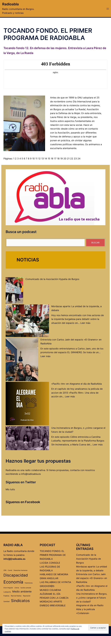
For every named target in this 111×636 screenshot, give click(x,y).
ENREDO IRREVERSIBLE (53, 605)
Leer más (85, 322)
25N (4, 570)
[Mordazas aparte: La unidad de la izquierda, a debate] (27, 320)
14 (46, 158)
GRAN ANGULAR (49, 578)
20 (64, 158)
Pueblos (6, 596)
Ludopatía (7, 592)
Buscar (95, 242)
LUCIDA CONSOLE (50, 562)
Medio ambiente (22, 591)
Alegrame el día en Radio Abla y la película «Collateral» (89, 609)
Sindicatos (20, 600)
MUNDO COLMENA (50, 590)
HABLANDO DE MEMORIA (54, 574)
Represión (26, 596)
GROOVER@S (47, 586)
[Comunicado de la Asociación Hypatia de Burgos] (14, 290)
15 (49, 158)
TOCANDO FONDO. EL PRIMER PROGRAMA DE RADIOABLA (53, 555)
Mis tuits (10, 489)
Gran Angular (8, 588)
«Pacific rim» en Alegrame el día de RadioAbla (76, 383)
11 (36, 158)
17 (55, 158)
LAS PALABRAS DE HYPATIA (55, 582)
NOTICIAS (28, 260)
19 (61, 158)
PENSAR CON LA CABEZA (54, 597)
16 (52, 158)
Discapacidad (15, 575)
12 (39, 158)
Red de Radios (16, 596)
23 (75, 158)
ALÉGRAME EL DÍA (50, 593)
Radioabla (10, 4)
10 (33, 158)
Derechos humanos (20, 570)
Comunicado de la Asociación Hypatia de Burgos (52, 279)
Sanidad (6, 601)
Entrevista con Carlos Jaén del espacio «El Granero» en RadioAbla (91, 578)
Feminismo (29, 583)
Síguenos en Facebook (23, 502)
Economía (13, 581)
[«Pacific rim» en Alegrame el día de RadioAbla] (27, 403)
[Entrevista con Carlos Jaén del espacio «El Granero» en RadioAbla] (22, 359)
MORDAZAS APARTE (51, 601)
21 (68, 158)
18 (58, 158)
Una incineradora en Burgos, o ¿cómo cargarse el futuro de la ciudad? (91, 597)
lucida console (26, 588)
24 (78, 158)
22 (71, 158)
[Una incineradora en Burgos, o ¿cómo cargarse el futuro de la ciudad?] (27, 438)
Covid (10, 570)
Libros (16, 588)
